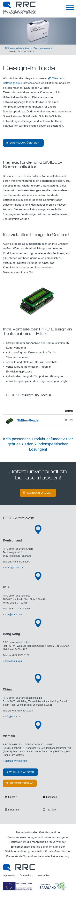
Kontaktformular (40, 492)
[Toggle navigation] (70, 7)
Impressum (9, 875)
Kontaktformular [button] (21, 783)
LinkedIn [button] (12, 797)
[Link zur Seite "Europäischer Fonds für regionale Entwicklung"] (35, 886)
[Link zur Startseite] (19, 867)
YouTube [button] (51, 809)
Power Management (43, 48)
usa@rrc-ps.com (13, 614)
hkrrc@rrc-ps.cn (13, 661)
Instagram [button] (13, 809)
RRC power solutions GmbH (17, 48)
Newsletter (43, 875)
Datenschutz (26, 875)
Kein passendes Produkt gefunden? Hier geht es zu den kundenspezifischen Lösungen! (38, 444)
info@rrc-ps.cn (12, 716)
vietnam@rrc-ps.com (16, 761)
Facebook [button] (51, 797)
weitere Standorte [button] (22, 772)
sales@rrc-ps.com (14, 567)
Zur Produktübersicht (25, 142)
